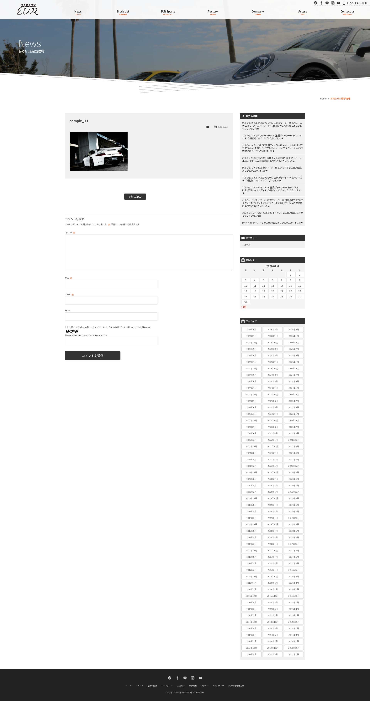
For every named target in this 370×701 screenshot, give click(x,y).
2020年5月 (251, 485)
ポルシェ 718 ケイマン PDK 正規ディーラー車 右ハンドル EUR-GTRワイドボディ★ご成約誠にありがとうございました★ (271, 190)
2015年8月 (273, 602)
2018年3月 (294, 537)
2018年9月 (294, 524)
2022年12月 (251, 420)
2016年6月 (273, 582)
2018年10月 (272, 524)
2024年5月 (273, 381)
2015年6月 (251, 608)
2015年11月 (272, 595)
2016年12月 (293, 569)
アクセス (204, 685)
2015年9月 (251, 602)
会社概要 (193, 685)
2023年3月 (251, 413)
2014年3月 (251, 641)
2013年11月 (272, 647)
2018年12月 (293, 517)
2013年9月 (251, 654)
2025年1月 (294, 361)
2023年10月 (293, 394)
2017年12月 (293, 543)
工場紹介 (181, 685)
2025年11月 (272, 342)
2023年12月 (251, 394)
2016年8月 (294, 576)
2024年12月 (251, 368)
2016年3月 (251, 589)
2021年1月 (273, 465)
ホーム (129, 685)
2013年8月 (273, 654)
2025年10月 (293, 342)
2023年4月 (294, 407)
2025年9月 (251, 348)
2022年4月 (273, 433)
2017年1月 (273, 569)
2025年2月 (273, 361)
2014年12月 (251, 621)
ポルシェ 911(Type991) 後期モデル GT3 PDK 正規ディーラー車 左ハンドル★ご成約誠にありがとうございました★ (272, 159)
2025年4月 (294, 355)
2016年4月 (294, 582)
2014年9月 (251, 628)
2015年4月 (294, 608)
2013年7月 (294, 654)
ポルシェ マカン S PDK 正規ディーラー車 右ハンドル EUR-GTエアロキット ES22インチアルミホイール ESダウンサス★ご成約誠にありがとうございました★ (272, 148)
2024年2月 (273, 387)
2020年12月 (293, 465)
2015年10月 (293, 595)
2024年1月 (294, 387)
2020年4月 (273, 485)
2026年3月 (251, 335)
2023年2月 (273, 413)
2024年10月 (293, 368)
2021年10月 (272, 446)
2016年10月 (272, 576)
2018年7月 (273, 530)
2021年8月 (251, 452)
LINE (327, 3)
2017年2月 (251, 569)
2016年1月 (294, 589)
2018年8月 (251, 530)
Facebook (321, 3)
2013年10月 (293, 647)
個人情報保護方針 (236, 685)
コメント (70, 232)
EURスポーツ (166, 685)
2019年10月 (272, 498)
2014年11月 (272, 621)
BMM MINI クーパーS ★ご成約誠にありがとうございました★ (272, 222)
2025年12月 (251, 342)
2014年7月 (294, 628)
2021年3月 (294, 459)
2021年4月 (273, 459)
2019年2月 (251, 517)
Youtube (338, 3)
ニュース (246, 244)
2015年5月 (273, 608)
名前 (68, 277)
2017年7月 (273, 556)
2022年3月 (294, 433)
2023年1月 (294, 413)
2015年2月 (273, 615)
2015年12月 (251, 595)
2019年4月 (273, 511)
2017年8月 (251, 556)
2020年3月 (294, 485)
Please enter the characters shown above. (86, 335)
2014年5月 (273, 634)
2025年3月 (251, 361)
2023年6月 (251, 407)
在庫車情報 (152, 685)
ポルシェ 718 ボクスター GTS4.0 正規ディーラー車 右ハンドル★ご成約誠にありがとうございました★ (272, 137)
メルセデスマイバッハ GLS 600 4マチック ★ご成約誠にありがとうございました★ (272, 214)
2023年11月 (272, 394)
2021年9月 (294, 446)
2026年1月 (294, 335)
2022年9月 (251, 426)
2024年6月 (251, 381)
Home (323, 98)
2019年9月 (294, 498)
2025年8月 (273, 348)
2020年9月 (294, 472)
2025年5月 (273, 355)
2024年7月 (294, 374)
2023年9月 (251, 400)
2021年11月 (251, 446)
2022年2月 (251, 439)
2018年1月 (273, 543)
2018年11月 (251, 524)
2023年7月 (294, 400)
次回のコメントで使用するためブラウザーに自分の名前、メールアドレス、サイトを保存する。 (110, 327)
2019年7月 (273, 504)
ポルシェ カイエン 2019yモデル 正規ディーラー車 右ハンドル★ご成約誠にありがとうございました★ (272, 179)
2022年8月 (273, 426)
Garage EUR (28, 9)
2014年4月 (294, 634)
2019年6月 (294, 504)
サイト (67, 310)
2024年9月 (251, 374)
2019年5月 (251, 511)
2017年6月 (294, 556)
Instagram (333, 3)
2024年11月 (272, 368)
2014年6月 (251, 634)
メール (69, 294)
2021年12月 (293, 439)
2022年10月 (293, 420)
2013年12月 (251, 647)
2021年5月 (251, 459)
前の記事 (135, 196)
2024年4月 (294, 381)
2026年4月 (294, 329)
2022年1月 (273, 439)
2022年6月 (251, 433)
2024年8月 (273, 374)
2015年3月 (251, 615)
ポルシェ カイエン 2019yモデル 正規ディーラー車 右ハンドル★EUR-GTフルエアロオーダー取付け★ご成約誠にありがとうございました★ (272, 125)
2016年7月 (251, 582)
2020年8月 (251, 478)
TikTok (315, 3)
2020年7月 (273, 478)
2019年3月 (294, 511)
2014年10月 (293, 621)
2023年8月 (273, 400)
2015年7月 (294, 602)
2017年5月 (251, 563)
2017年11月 (251, 550)
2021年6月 (294, 452)
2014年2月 (273, 641)
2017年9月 (294, 550)
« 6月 (243, 306)
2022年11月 (272, 420)
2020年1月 (273, 491)
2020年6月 (294, 478)
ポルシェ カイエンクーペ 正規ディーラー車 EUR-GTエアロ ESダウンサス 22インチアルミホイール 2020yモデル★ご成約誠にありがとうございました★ (272, 202)
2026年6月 (251, 329)
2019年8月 (251, 504)
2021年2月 (251, 465)
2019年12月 (293, 491)
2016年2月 (273, 589)
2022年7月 (294, 426)
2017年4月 (273, 563)
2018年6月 (294, 530)
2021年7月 (273, 452)
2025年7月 (294, 348)
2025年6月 (251, 355)
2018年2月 (251, 543)
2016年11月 (251, 576)
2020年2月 (251, 491)
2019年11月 (251, 498)
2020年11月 (251, 472)
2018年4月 (273, 537)
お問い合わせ (218, 685)
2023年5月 (273, 407)
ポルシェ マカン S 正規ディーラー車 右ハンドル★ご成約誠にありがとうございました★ (272, 169)
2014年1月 (294, 641)
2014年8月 (273, 628)
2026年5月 (273, 329)
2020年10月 (272, 472)
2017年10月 (272, 550)
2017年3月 (294, 563)
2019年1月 (273, 517)
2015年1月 (294, 615)
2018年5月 (251, 537)
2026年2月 (273, 335)
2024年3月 (251, 387)
